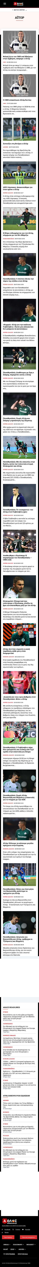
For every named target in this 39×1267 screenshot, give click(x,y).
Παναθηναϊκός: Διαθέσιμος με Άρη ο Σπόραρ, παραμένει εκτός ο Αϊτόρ (18, 373)
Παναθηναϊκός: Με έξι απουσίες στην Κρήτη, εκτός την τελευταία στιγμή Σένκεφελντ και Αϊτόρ (19, 464)
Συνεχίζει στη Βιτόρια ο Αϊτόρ (15, 143)
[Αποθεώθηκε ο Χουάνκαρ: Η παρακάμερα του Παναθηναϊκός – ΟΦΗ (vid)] (19, 541)
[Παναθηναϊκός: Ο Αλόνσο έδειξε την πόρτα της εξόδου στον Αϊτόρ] (19, 264)
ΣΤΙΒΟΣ (5, 1012)
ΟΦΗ (4, 62)
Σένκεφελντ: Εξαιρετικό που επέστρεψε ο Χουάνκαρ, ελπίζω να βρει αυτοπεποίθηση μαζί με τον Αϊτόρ (19, 603)
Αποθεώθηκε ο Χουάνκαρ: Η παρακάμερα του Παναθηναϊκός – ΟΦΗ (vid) (17, 557)
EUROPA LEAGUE (8, 657)
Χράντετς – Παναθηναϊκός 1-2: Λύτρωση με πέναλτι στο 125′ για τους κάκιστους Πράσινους (19, 1073)
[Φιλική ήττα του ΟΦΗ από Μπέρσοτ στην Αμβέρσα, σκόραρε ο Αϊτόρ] (19, 42)
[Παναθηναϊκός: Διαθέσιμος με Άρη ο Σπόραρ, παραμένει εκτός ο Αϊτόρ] (19, 358)
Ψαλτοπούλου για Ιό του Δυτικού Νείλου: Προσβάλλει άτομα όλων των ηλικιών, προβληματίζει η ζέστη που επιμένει (18, 1140)
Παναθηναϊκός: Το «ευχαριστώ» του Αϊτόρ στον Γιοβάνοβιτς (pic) (18, 510)
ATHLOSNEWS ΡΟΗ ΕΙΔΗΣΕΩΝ (16, 1095)
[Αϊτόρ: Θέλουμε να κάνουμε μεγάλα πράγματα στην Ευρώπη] (19, 828)
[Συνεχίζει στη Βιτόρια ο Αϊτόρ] (19, 129)
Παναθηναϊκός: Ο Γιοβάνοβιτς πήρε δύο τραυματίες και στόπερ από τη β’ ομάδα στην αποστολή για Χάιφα (18, 749)
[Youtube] (23, 1230)
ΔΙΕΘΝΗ (5, 147)
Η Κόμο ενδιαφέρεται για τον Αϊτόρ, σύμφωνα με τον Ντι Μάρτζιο (18, 234)
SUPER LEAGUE (8, 193)
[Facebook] (2, 1230)
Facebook (7, 1229)
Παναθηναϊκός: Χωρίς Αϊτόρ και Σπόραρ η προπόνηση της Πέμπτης (17, 419)
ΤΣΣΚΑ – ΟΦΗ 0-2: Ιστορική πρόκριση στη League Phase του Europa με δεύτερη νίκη (19, 1062)
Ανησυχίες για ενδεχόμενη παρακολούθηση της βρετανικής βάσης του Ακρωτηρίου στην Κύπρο (19, 1117)
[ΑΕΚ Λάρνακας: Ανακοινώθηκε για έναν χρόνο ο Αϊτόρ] (19, 172)
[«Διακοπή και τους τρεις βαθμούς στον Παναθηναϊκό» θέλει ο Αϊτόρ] (19, 682)
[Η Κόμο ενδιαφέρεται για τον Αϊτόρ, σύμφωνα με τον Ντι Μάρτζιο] (19, 218)
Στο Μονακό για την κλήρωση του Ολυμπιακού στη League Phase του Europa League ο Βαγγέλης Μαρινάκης (19, 1028)
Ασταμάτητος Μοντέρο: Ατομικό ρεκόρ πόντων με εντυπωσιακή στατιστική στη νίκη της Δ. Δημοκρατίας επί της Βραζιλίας (19, 1040)
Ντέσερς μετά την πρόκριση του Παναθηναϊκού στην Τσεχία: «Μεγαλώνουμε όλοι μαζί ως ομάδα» (19, 1163)
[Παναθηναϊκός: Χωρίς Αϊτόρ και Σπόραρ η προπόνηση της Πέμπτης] (19, 404)
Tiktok (6, 1232)
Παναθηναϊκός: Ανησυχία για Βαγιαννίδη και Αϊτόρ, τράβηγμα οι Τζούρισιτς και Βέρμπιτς (17, 939)
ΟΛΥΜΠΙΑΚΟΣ (7, 1023)
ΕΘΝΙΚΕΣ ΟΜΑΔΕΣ (9, 1035)
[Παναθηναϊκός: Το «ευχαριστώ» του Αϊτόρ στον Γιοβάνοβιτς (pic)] (19, 495)
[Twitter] (13, 1230)
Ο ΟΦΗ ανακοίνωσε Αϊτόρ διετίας (17, 100)
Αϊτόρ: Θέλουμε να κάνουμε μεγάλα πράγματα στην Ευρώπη (18, 844)
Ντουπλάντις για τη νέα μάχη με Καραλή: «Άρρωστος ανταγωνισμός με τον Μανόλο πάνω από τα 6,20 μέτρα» (18, 1016)
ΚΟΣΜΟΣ (6, 1112)
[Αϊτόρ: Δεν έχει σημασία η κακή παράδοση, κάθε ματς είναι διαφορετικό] (19, 634)
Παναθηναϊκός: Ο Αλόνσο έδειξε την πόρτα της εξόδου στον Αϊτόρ (18, 280)
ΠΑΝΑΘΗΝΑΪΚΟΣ (8, 239)
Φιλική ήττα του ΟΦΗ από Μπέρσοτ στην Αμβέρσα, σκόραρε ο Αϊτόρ (18, 57)
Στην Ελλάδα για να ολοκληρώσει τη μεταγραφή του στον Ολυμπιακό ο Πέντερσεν (16, 1052)
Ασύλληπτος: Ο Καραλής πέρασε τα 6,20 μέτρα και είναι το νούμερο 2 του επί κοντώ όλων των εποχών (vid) (19, 1085)
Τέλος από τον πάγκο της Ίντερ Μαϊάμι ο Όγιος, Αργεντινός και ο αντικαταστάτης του (18, 1105)
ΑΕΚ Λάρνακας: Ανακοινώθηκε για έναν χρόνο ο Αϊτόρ (17, 188)
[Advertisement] (19, 978)
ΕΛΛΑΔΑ (6, 1135)
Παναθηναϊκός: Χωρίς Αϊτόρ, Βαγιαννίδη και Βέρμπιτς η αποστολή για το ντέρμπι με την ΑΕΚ (18, 797)
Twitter (17, 1229)
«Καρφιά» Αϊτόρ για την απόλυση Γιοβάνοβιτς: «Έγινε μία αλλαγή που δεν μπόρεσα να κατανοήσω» (18, 326)
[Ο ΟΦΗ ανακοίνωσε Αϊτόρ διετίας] (19, 85)
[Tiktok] (2, 1233)
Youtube (27, 1229)
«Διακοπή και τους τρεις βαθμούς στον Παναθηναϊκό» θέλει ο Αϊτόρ (19, 698)
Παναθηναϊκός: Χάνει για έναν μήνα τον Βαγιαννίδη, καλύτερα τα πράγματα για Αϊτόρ (18, 891)
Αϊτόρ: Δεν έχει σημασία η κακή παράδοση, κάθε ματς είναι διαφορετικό (16, 651)
